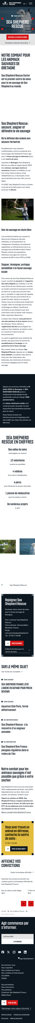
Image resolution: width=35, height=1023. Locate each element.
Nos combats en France (17, 911)
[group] (13, 892)
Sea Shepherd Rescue (7, 914)
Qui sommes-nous (8, 965)
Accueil (3, 911)
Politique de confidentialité (21, 1014)
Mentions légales (6, 1014)
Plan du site (4, 1018)
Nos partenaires (7, 985)
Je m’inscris (17, 941)
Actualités (5, 976)
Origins (4, 978)
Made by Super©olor (16, 1018)
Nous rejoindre (7, 968)
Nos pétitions (6, 990)
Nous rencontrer (7, 987)
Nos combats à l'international (12, 973)
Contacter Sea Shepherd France (13, 992)
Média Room (6, 995)
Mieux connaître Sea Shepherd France (16, 812)
